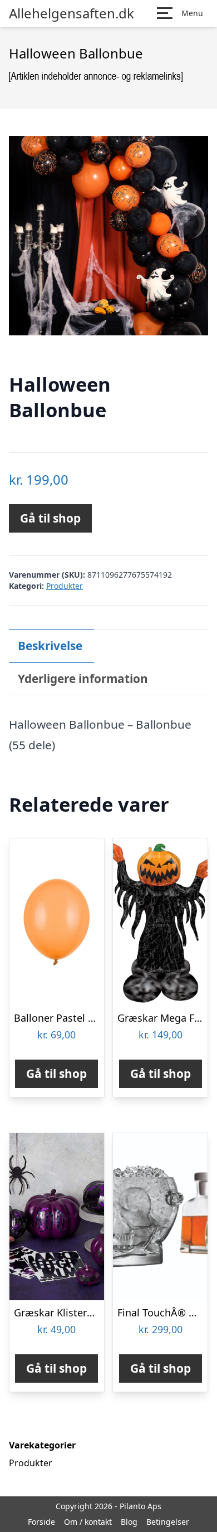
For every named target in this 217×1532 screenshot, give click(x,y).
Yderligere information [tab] (83, 678)
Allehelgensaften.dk (71, 13)
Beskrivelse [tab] (50, 645)
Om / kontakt (88, 1521)
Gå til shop (50, 518)
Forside (41, 1521)
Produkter (64, 585)
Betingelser (167, 1521)
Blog (129, 1521)
